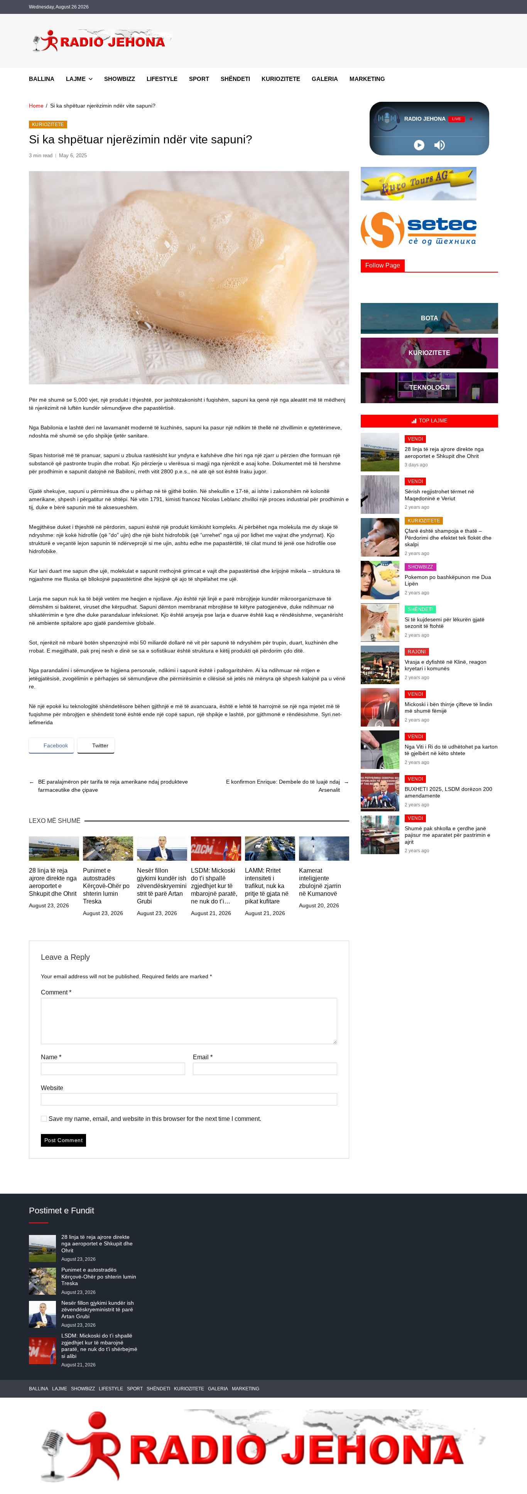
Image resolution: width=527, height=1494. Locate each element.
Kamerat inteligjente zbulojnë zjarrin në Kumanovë (320, 882)
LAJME (76, 79)
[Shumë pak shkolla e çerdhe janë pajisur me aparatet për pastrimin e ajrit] (380, 835)
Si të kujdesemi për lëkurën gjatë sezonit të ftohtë (445, 622)
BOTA (429, 318)
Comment (56, 992)
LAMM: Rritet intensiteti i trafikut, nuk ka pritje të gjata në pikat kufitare (267, 886)
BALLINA (41, 79)
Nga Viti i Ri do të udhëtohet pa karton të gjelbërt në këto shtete (451, 750)
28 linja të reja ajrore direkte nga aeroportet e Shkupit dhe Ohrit (53, 882)
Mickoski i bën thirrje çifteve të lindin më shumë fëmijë (448, 707)
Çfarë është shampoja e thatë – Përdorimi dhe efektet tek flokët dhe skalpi (448, 537)
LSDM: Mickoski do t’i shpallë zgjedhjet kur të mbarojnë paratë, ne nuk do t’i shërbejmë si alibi (215, 886)
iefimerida (41, 722)
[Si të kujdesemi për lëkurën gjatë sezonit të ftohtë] (380, 622)
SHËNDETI (235, 79)
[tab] (429, 421)
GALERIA (325, 79)
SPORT (199, 79)
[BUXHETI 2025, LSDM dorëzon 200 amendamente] (380, 792)
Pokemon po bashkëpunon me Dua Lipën (448, 580)
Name (51, 1057)
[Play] (419, 145)
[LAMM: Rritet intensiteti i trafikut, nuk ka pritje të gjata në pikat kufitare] (270, 848)
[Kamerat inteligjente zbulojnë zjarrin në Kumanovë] (324, 848)
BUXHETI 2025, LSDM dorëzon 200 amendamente (448, 792)
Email (203, 1057)
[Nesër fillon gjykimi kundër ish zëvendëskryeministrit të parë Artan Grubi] (162, 848)
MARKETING (367, 79)
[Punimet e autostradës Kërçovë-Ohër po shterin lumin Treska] (108, 848)
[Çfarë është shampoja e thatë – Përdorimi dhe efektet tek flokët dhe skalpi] (380, 537)
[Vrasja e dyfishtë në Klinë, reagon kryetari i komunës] (380, 665)
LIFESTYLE (162, 79)
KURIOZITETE (281, 79)
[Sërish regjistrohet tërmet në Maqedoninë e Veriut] (380, 494)
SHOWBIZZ (119, 79)
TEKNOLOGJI (429, 387)
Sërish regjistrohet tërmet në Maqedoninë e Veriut (439, 494)
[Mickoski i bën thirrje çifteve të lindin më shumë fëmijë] (380, 707)
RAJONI (417, 651)
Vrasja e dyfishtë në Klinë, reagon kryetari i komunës (445, 665)
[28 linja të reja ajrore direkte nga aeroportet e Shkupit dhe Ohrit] (54, 848)
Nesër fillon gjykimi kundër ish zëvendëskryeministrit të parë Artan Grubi (162, 886)
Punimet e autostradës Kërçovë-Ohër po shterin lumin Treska (106, 886)
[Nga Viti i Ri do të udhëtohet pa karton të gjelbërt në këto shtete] (380, 749)
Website (52, 1088)
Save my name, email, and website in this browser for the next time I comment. (155, 1118)
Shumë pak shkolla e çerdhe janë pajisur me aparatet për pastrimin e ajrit (447, 835)
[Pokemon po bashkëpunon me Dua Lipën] (380, 580)
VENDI (415, 439)
